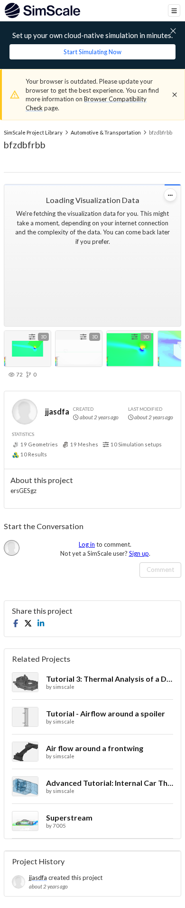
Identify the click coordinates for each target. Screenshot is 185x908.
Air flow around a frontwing (94, 748)
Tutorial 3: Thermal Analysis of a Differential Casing (109, 678)
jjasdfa (57, 411)
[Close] (174, 94)
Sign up (139, 553)
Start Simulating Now (92, 52)
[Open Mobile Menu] (174, 10)
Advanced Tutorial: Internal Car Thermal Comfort (109, 782)
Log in (87, 544)
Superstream (69, 817)
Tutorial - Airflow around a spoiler (105, 713)
